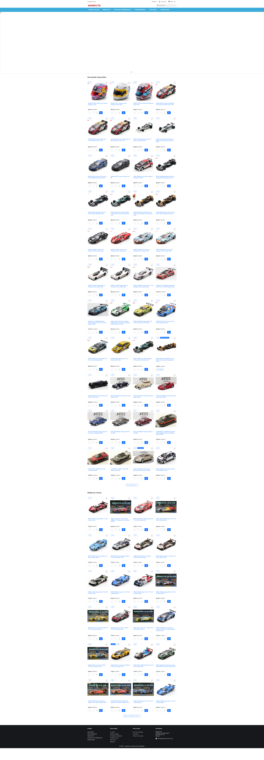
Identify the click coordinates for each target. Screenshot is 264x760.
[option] (132, 42)
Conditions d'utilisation (116, 736)
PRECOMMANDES (92, 734)
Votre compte (136, 728)
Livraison (112, 732)
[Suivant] (258, 42)
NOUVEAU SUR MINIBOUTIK (94, 738)
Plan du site (113, 739)
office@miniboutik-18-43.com (165, 738)
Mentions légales (114, 734)
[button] (162, 1)
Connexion (135, 734)
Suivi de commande (138, 732)
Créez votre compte (138, 736)
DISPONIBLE (90, 732)
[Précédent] (5, 42)
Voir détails (160, 369)
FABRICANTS (90, 736)
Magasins (112, 741)
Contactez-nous (91, 1)
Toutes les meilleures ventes (132, 716)
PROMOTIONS (91, 739)
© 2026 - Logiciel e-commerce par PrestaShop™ (132, 746)
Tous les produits (132, 485)
